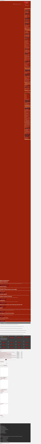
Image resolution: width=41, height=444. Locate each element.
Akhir (14, 359)
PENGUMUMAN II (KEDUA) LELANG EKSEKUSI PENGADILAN (5, 353)
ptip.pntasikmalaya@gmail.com (5, 441)
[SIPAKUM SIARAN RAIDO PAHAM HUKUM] (0, 341)
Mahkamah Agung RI (2, 426)
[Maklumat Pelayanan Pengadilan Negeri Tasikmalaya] (4, 371)
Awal (0, 359)
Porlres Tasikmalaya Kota (2, 430)
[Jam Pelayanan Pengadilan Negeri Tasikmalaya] (4, 398)
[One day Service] (8, 341)
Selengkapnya (3, 292)
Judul (0, 351)
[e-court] (19, 336)
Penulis (17, 351)
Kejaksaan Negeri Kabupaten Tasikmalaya (4, 429)
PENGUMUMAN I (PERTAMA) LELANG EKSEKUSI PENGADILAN (6, 354)
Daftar (2, 316)
